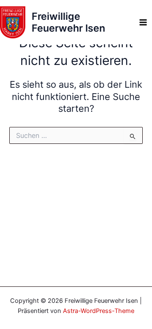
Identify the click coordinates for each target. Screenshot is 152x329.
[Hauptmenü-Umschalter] (143, 22)
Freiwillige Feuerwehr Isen (68, 22)
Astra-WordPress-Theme (98, 311)
